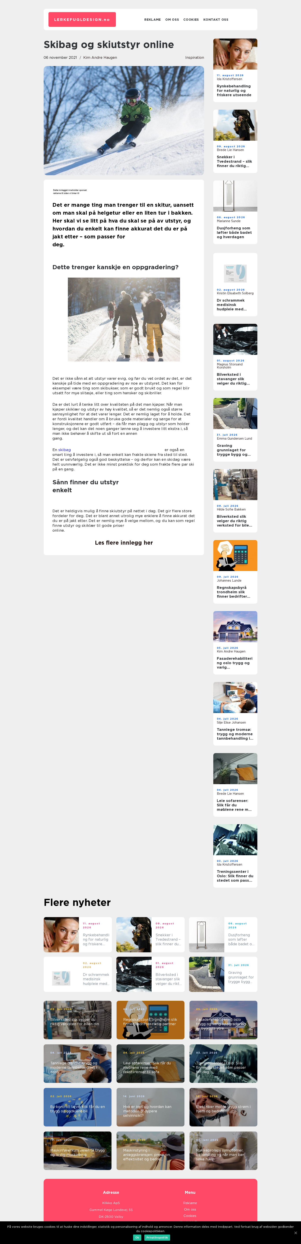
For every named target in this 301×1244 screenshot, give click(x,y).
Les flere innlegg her (124, 542)
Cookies (191, 19)
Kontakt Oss (216, 19)
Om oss (172, 19)
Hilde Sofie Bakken (231, 509)
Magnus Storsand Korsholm (230, 366)
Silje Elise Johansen (231, 722)
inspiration (194, 57)
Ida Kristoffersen (229, 79)
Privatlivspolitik (157, 1237)
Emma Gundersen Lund (234, 438)
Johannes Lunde (229, 580)
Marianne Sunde (229, 221)
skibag (64, 450)
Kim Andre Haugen (100, 57)
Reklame (152, 19)
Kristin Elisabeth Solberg (235, 293)
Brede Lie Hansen (230, 149)
